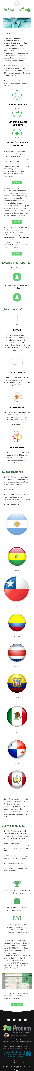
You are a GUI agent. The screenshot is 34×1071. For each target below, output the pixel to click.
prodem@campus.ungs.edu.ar (19, 1062)
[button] (17, 182)
